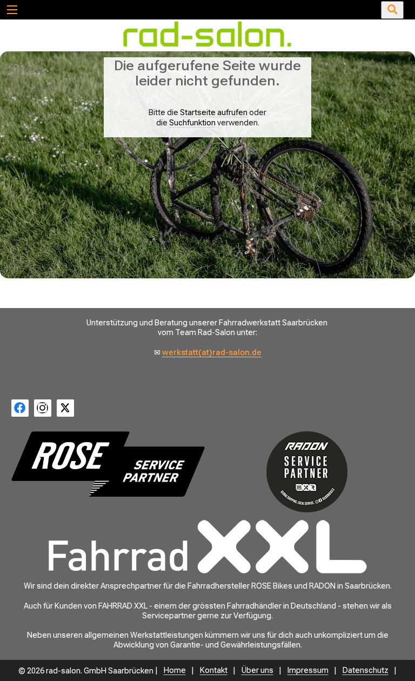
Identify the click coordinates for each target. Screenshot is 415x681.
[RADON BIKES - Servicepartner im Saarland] (307, 471)
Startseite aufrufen (213, 112)
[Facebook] (20, 408)
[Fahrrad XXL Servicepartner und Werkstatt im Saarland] (207, 547)
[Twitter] (65, 408)
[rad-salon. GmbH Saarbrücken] (207, 46)
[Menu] (11, 9)
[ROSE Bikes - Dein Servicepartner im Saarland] (108, 464)
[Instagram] (42, 408)
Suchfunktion (192, 122)
